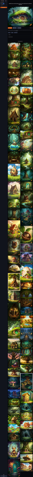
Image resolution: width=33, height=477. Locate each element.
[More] (29, 28)
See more (17, 30)
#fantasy (9, 32)
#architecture (15, 32)
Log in (3, 474)
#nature (12, 32)
